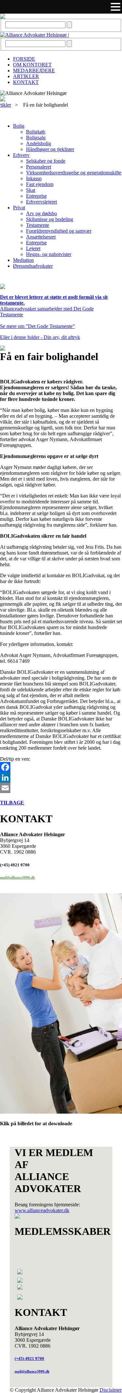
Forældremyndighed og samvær (58, 231)
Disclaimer (111, 1390)
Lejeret (33, 248)
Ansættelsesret (41, 237)
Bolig (18, 126)
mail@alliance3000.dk (17, 877)
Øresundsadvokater (33, 266)
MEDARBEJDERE (34, 70)
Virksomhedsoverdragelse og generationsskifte (73, 172)
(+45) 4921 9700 (29, 1358)
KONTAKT (26, 82)
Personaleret (38, 167)
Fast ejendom (39, 184)
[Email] (61, 788)
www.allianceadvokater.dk (42, 1210)
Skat (30, 190)
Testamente (37, 225)
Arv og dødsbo (41, 213)
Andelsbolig (38, 143)
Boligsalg (36, 137)
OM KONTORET (32, 64)
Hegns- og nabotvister (48, 254)
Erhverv (21, 155)
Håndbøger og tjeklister (50, 149)
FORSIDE (24, 59)
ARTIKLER (26, 76)
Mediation (23, 260)
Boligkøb (35, 132)
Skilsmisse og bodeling (49, 219)
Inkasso (34, 178)
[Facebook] (61, 767)
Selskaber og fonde (45, 161)
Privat (19, 207)
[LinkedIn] (61, 777)
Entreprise (36, 196)
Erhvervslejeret (41, 202)
